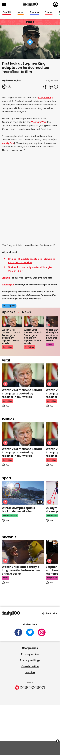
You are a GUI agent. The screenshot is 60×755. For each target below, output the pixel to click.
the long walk (9, 306)
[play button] (30, 42)
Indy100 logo (30, 4)
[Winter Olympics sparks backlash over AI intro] (23, 493)
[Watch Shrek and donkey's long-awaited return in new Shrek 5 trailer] (23, 552)
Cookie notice (30, 666)
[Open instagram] (42, 632)
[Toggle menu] (5, 4)
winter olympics (10, 515)
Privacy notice (30, 654)
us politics (7, 347)
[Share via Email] (56, 87)
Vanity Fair (8, 143)
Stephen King (45, 97)
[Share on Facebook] (45, 87)
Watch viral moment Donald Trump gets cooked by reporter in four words (11, 336)
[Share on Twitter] (51, 87)
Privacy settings (30, 660)
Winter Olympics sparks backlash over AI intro (18, 509)
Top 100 (6, 12)
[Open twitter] (30, 632)
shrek (50, 344)
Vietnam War (38, 122)
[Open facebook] (18, 632)
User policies (30, 648)
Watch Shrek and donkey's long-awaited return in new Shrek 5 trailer (21, 570)
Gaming (34, 12)
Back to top (52, 613)
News (21, 12)
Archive (30, 672)
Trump (48, 12)
